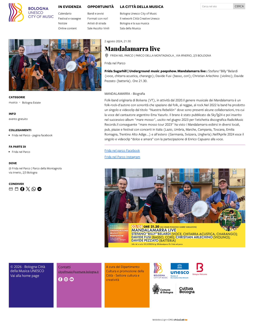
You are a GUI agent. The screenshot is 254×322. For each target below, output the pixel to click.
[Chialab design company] (170, 317)
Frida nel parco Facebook (122, 150)
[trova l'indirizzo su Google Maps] (107, 55)
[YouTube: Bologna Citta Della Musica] (72, 279)
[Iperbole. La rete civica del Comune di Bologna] (164, 289)
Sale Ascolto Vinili (98, 28)
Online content (67, 28)
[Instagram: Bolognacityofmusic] (66, 279)
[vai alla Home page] (31, 13)
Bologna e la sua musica (134, 23)
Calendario (65, 13)
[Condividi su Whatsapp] (34, 189)
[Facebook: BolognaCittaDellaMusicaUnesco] (60, 279)
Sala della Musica (130, 28)
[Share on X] (28, 189)
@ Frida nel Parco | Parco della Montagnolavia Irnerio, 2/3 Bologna (35, 170)
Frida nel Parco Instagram (122, 157)
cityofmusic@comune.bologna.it (78, 272)
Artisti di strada (96, 23)
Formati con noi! (97, 18)
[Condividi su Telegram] (39, 189)
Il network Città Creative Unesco (140, 18)
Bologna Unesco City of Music (138, 13)
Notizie (62, 23)
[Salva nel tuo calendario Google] (17, 189)
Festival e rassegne (69, 18)
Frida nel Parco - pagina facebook (32, 135)
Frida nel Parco (21, 152)
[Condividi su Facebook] (22, 189)
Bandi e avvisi (95, 13)
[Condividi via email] (11, 189)
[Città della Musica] (187, 288)
